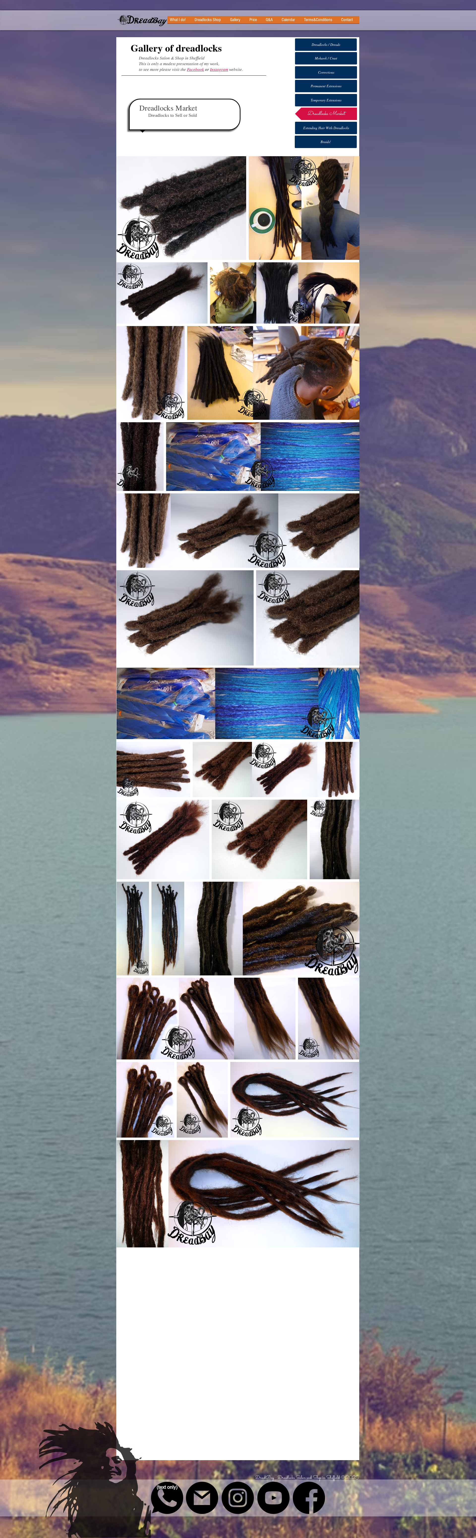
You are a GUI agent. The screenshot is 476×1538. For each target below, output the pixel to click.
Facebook (195, 69)
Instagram (219, 69)
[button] (237, 21)
